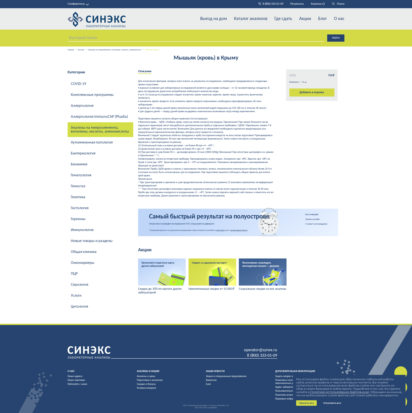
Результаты (297, 3)
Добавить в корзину (312, 92)
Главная (71, 50)
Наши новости (215, 371)
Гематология (81, 175)
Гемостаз (78, 186)
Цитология (79, 307)
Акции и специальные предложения (226, 376)
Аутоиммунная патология (92, 142)
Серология (79, 285)
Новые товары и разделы (91, 241)
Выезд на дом (213, 19)
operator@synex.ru (260, 350)
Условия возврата (146, 388)
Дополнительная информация (295, 371)
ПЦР (74, 274)
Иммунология (82, 230)
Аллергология (82, 106)
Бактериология (83, 153)
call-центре (220, 230)
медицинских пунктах (238, 230)
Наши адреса (75, 376)
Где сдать (283, 19)
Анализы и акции (148, 371)
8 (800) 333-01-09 (272, 3)
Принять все (306, 403)
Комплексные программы (92, 95)
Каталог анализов (250, 19)
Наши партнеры (76, 380)
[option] (162, 276)
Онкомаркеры (82, 263)
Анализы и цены (146, 376)
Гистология (80, 208)
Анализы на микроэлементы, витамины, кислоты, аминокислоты (114, 50)
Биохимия (79, 164)
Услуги (76, 296)
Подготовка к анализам (150, 380)
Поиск (340, 3)
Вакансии (211, 380)
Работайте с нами (77, 384)
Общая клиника (84, 252)
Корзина (316, 3)
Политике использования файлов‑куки (339, 392)
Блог (322, 19)
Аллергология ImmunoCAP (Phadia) (99, 117)
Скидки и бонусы (146, 384)
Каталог (81, 50)
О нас (339, 19)
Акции (305, 19)
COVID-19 (78, 84)
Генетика (78, 197)
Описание (144, 71)
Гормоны (78, 219)
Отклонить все (332, 403)
